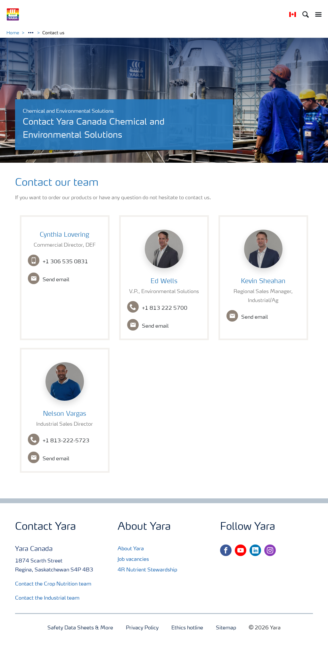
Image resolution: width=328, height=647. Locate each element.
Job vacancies (133, 559)
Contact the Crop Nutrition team (53, 584)
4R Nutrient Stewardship (147, 570)
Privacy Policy (142, 628)
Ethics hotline (187, 628)
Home (12, 33)
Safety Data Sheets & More (80, 628)
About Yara (131, 549)
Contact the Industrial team (47, 598)
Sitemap (226, 628)
